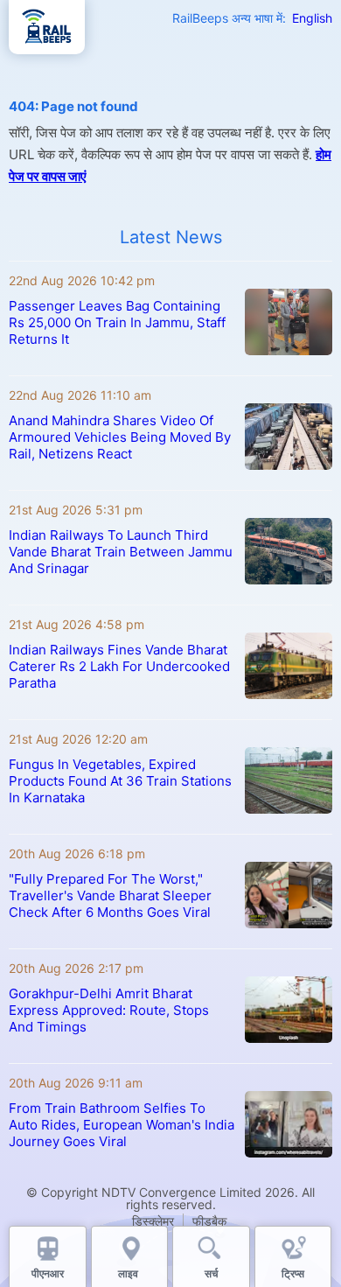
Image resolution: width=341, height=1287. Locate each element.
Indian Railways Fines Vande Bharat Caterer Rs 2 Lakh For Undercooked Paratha (119, 666)
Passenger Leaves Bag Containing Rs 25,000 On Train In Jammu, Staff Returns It (117, 322)
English (312, 17)
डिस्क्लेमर (153, 1221)
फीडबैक (209, 1221)
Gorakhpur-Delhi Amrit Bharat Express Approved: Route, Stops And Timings (109, 1010)
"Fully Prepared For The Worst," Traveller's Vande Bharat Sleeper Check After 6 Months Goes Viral (110, 895)
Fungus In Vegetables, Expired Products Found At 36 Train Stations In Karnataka (120, 781)
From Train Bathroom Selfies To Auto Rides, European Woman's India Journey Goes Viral (121, 1125)
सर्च (211, 1273)
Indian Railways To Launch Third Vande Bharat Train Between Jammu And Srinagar (121, 552)
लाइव (129, 1273)
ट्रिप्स (293, 1273)
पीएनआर (47, 1273)
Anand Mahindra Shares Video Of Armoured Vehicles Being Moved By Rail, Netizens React (120, 437)
